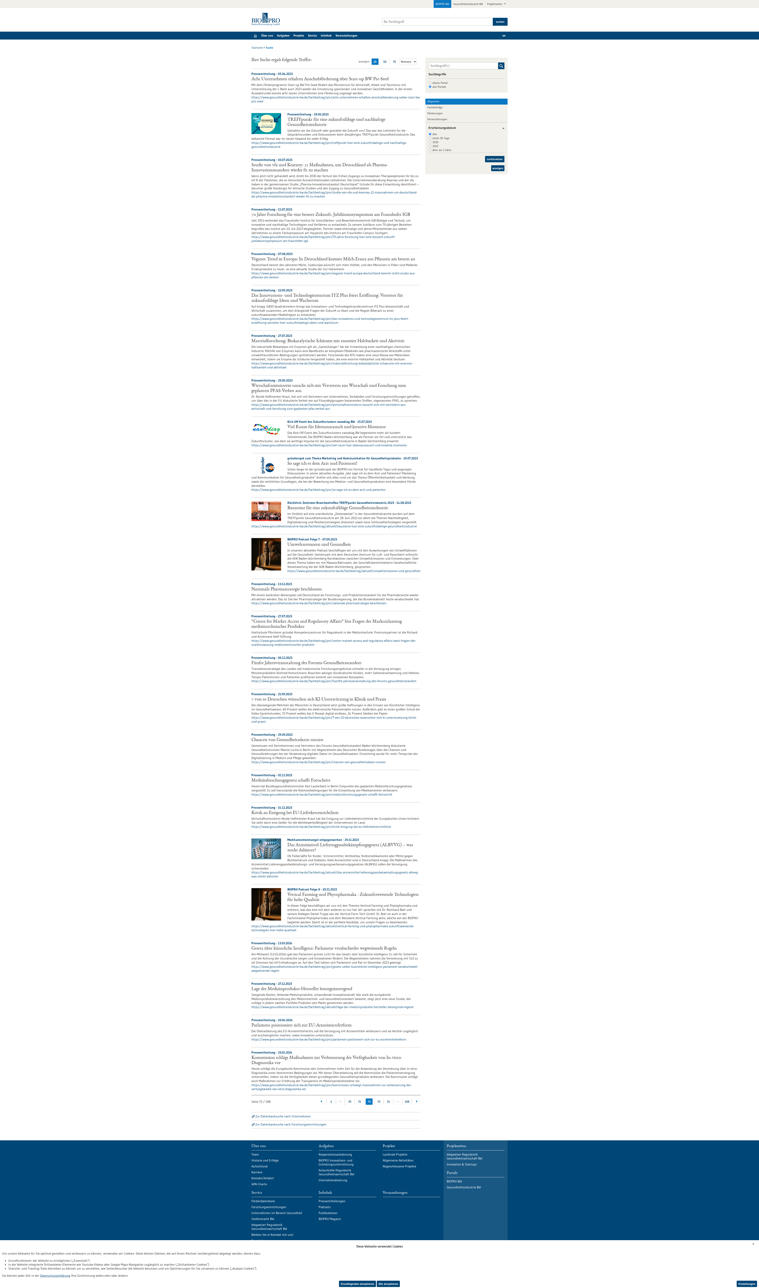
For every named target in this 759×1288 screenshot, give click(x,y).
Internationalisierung (333, 1180)
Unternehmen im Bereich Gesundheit (276, 1213)
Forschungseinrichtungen (268, 1207)
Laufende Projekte (395, 1154)
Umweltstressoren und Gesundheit (319, 544)
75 (395, 62)
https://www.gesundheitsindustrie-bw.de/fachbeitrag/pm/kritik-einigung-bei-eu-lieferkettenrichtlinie (321, 827)
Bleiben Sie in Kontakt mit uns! (272, 1235)
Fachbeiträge (435, 107)
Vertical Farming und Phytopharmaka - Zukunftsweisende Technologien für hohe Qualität (353, 897)
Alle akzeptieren (388, 1284)
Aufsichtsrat (259, 1166)
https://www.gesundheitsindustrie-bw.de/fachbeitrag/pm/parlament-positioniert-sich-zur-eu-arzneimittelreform (328, 1039)
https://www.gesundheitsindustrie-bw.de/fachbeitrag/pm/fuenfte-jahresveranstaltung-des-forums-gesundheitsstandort (333, 681)
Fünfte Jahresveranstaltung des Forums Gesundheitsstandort (306, 663)
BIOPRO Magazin (330, 1219)
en (504, 35)
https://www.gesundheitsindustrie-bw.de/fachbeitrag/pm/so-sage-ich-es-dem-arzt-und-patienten (318, 490)
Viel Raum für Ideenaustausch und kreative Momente (336, 427)
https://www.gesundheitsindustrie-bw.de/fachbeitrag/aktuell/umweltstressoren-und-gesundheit (353, 571)
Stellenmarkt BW (262, 1219)
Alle (434, 134)
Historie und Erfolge (265, 1160)
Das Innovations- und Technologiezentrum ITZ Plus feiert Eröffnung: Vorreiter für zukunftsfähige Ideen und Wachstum (327, 298)
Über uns (267, 35)
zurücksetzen (495, 159)
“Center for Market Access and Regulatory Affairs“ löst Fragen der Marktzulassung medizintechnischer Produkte (326, 624)
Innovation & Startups (462, 1164)
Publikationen (328, 1213)
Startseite (257, 47)
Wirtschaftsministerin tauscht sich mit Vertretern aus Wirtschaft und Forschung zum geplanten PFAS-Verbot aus (328, 388)
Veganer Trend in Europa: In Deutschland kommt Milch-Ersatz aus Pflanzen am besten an (333, 259)
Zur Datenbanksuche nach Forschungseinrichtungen (290, 1124)
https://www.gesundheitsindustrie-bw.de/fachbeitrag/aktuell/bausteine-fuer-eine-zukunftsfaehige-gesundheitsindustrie (334, 526)
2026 (435, 142)
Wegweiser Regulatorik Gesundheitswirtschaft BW (269, 1227)
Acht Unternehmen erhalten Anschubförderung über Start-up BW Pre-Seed (320, 79)
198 (407, 1101)
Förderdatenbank (263, 1201)
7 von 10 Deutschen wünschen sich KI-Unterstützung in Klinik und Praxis (318, 699)
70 (349, 1101)
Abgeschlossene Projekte (399, 1166)
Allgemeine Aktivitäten (398, 1160)
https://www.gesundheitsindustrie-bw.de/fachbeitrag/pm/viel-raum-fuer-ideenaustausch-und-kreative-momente (329, 445)
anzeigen (497, 168)
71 (359, 1101)
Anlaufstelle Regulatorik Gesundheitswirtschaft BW (336, 1172)
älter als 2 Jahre (441, 150)
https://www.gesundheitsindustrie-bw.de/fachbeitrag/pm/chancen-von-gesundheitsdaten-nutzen (318, 762)
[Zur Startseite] (266, 19)
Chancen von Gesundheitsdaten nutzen (287, 740)
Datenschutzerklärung (55, 1276)
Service (312, 35)
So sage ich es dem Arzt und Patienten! (322, 463)
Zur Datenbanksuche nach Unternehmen (283, 1116)
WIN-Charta (259, 1184)
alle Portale (439, 87)
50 (385, 62)
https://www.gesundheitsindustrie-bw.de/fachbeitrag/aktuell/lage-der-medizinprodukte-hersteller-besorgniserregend (332, 1007)
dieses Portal (440, 83)
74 (388, 1101)
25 (376, 62)
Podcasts (325, 1207)
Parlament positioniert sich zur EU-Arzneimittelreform (301, 1025)
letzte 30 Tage (440, 138)
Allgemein (433, 101)
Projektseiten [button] (495, 4)
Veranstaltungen (346, 35)
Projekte (299, 35)
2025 (435, 146)
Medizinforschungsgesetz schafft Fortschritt (290, 780)
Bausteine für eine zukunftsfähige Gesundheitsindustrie (337, 508)
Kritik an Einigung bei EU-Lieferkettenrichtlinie (295, 813)
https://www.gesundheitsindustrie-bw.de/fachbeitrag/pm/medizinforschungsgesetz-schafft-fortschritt (321, 794)
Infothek (326, 35)
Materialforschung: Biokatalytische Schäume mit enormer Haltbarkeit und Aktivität (328, 341)
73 (379, 1101)
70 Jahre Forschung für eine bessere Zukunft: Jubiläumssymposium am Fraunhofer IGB (330, 214)
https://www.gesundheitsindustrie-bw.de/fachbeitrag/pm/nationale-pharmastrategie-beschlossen (318, 603)
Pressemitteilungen (332, 1201)
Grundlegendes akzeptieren (357, 1284)
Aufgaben (283, 35)
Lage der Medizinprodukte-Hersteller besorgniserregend (301, 989)
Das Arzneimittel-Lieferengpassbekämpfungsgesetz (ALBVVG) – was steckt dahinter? (350, 848)
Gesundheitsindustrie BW (468, 4)
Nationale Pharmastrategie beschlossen (286, 589)
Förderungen (435, 113)
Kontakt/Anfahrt (262, 1178)
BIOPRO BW (442, 4)
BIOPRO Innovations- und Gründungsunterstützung (336, 1162)
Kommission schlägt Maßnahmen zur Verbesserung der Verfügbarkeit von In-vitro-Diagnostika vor (326, 1060)
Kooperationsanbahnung (335, 1154)
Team (255, 1154)
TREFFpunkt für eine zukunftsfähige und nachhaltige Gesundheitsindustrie (336, 122)
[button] (501, 128)
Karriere (256, 1172)
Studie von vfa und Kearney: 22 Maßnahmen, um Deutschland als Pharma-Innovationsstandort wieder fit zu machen (319, 168)
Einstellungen (746, 1284)
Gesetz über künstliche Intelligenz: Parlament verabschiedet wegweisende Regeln (324, 948)
